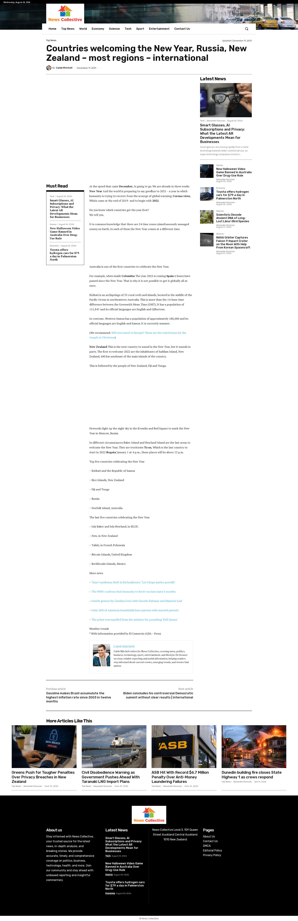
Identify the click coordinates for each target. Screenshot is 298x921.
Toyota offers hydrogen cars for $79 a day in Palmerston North (64, 255)
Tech (52, 196)
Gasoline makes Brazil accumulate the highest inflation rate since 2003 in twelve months (78, 697)
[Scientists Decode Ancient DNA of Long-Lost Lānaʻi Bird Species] (206, 217)
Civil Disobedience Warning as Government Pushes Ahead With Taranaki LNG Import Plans (111, 777)
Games (53, 224)
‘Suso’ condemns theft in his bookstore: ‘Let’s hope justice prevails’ (133, 582)
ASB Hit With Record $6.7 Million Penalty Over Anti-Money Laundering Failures (180, 777)
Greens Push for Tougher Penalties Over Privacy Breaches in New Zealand (43, 777)
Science (220, 211)
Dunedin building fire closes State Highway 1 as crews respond (252, 774)
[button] (246, 28)
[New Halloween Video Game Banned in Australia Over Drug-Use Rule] (206, 171)
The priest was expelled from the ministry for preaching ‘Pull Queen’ (135, 619)
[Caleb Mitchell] (49, 67)
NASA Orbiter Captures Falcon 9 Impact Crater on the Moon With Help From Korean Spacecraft (233, 242)
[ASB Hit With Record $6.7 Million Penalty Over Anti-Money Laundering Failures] (184, 746)
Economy (54, 246)
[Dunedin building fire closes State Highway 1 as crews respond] (254, 746)
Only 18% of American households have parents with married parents (135, 610)
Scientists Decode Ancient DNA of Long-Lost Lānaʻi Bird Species (232, 218)
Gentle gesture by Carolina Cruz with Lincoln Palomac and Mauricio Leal (137, 601)
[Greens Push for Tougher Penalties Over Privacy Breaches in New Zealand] (44, 746)
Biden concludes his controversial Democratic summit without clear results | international (158, 695)
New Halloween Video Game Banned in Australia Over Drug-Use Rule (65, 233)
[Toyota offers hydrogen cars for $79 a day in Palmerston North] (206, 194)
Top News (51, 40)
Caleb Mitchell (64, 68)
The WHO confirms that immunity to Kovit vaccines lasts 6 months (134, 591)
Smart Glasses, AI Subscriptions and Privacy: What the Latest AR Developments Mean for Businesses (63, 208)
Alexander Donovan (216, 121)
